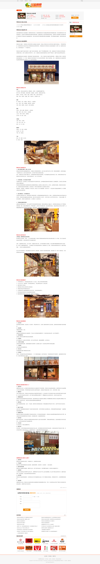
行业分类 (21, 0)
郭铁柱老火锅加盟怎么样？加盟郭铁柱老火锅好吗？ (25, 517)
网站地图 (50, 556)
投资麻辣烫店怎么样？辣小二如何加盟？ (47, 524)
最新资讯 (26, 0)
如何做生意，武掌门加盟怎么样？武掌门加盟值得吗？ (25, 531)
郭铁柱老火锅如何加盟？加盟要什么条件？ (23, 519)
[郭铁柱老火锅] (76, 32)
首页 (18, 0)
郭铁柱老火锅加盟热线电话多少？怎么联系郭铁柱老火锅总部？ (51, 517)
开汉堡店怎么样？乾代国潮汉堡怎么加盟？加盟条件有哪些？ (50, 526)
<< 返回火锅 (19, 10)
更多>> (65, 515)
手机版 (82, 0)
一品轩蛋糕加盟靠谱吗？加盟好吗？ (22, 533)
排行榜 (30, 0)
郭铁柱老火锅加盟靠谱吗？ (45, 522)
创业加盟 (45, 556)
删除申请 (54, 556)
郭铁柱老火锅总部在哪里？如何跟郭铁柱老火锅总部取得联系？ (51, 519)
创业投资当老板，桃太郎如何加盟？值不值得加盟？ (25, 529)
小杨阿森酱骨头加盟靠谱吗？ (46, 529)
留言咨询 (74, 17)
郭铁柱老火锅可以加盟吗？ (21, 522)
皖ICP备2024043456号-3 (50, 562)
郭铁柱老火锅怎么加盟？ (21, 524)
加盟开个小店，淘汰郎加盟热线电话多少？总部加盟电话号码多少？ (27, 526)
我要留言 (76, 36)
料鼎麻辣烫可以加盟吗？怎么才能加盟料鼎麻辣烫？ (49, 531)
